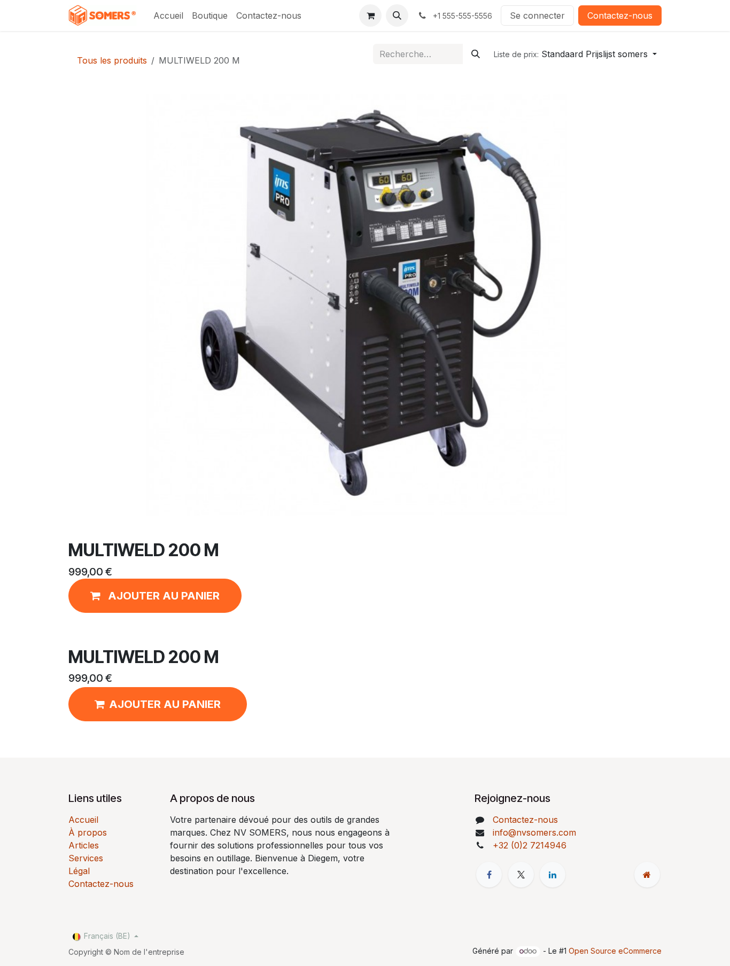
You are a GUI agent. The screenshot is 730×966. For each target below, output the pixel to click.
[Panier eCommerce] (370, 15)
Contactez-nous (620, 15)
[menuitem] (168, 15)
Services (85, 858)
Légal (79, 871)
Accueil (83, 819)
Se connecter (537, 15)
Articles (83, 845)
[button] (397, 15)
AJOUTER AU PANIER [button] (165, 704)
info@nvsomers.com (534, 832)
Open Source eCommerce (615, 950)
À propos (87, 832)
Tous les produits (112, 60)
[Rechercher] (475, 54)
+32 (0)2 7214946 (529, 845)
